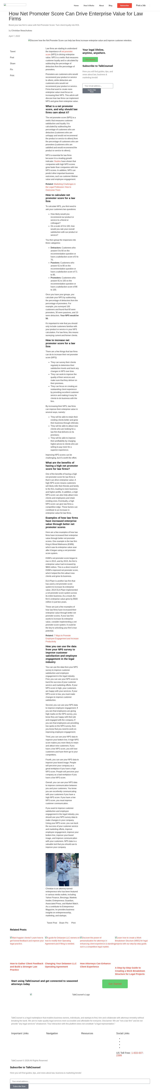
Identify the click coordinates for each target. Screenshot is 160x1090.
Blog (110, 6)
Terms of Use (52, 1044)
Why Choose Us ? (19, 1038)
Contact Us (86, 1050)
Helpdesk (15, 1044)
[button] (154, 6)
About (101, 6)
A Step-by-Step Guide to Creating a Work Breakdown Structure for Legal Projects (130, 971)
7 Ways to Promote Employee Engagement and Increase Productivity (62, 638)
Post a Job (141, 5)
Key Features (17, 1041)
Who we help (17, 1047)
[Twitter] (122, 1041)
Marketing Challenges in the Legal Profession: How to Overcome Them (61, 187)
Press (83, 1044)
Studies (57, 161)
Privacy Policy (52, 1047)
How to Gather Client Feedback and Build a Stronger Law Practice (26, 966)
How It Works (89, 6)
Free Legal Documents (91, 1047)
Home (76, 6)
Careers (84, 1038)
